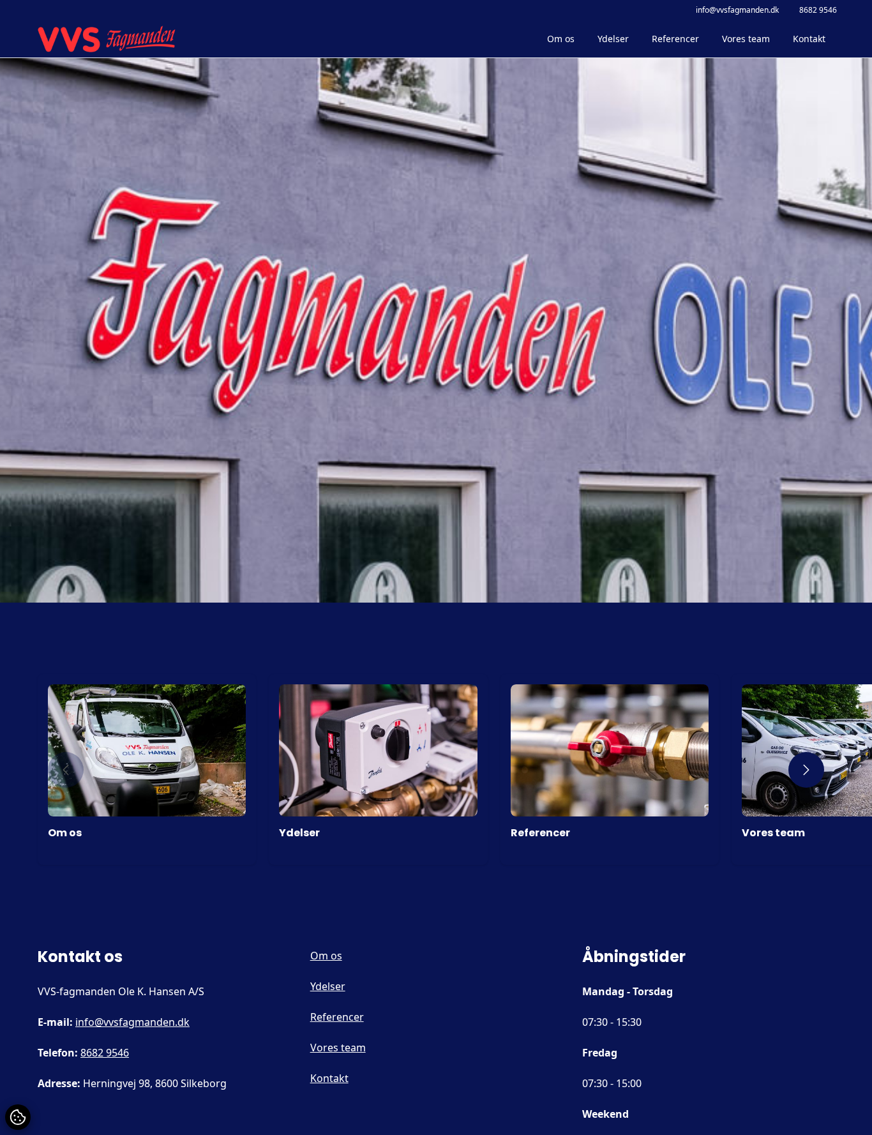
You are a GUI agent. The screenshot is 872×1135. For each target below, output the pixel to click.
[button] (66, 770)
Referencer (675, 39)
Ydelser (613, 39)
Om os (561, 39)
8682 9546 (818, 10)
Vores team (746, 39)
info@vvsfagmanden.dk (737, 10)
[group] (147, 769)
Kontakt (809, 39)
